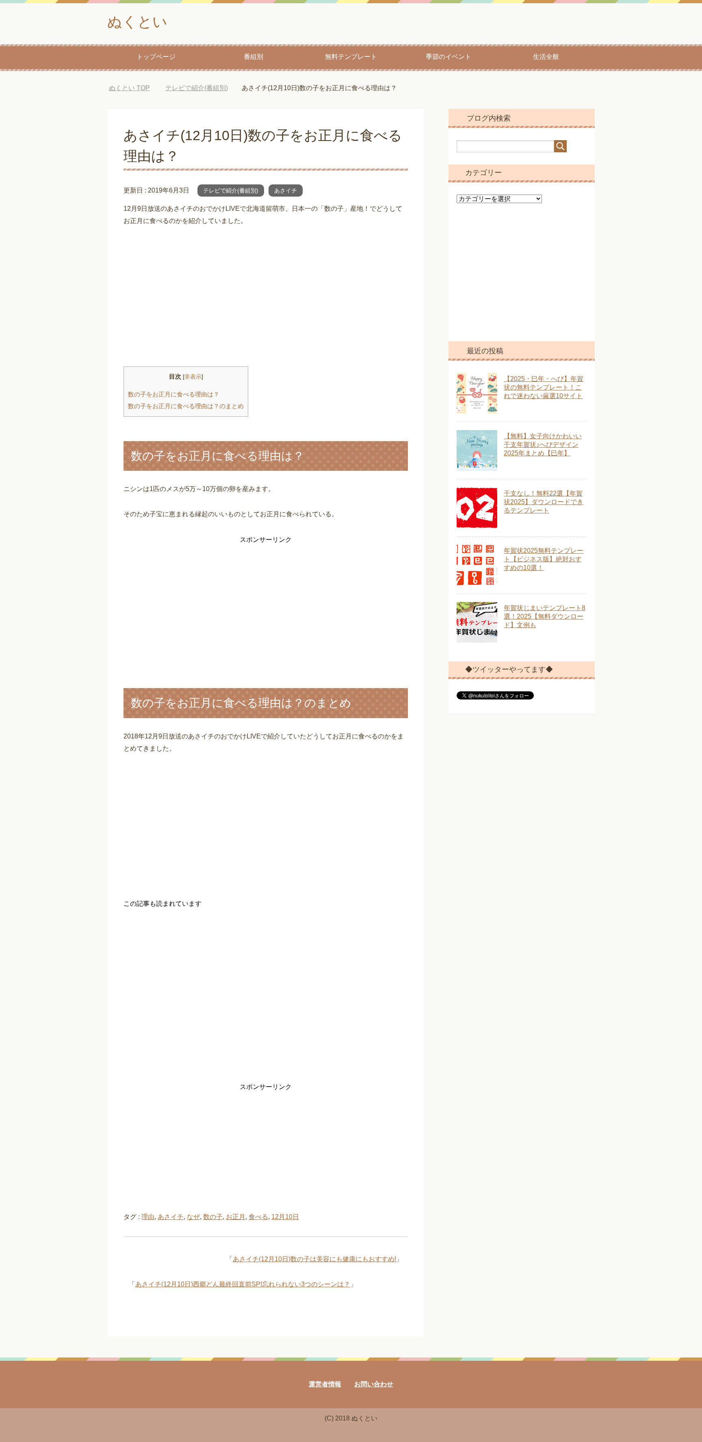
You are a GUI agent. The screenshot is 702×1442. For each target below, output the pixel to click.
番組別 (253, 56)
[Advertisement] (266, 297)
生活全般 (546, 56)
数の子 (213, 1216)
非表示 (193, 377)
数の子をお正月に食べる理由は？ (173, 394)
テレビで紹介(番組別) (230, 190)
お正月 (235, 1216)
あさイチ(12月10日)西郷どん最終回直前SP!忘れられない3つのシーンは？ (242, 1284)
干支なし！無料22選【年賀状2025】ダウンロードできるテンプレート (543, 502)
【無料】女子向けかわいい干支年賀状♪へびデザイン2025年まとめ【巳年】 (543, 445)
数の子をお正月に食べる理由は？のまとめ (186, 406)
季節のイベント (448, 56)
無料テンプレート (351, 56)
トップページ (156, 56)
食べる (258, 1216)
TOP (129, 87)
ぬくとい (137, 21)
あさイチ (285, 190)
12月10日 (285, 1216)
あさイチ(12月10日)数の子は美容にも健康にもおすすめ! (314, 1259)
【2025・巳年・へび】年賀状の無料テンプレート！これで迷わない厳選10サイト (543, 387)
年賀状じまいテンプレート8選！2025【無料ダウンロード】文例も (544, 616)
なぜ (193, 1216)
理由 (147, 1216)
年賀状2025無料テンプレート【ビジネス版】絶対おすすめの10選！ (543, 559)
